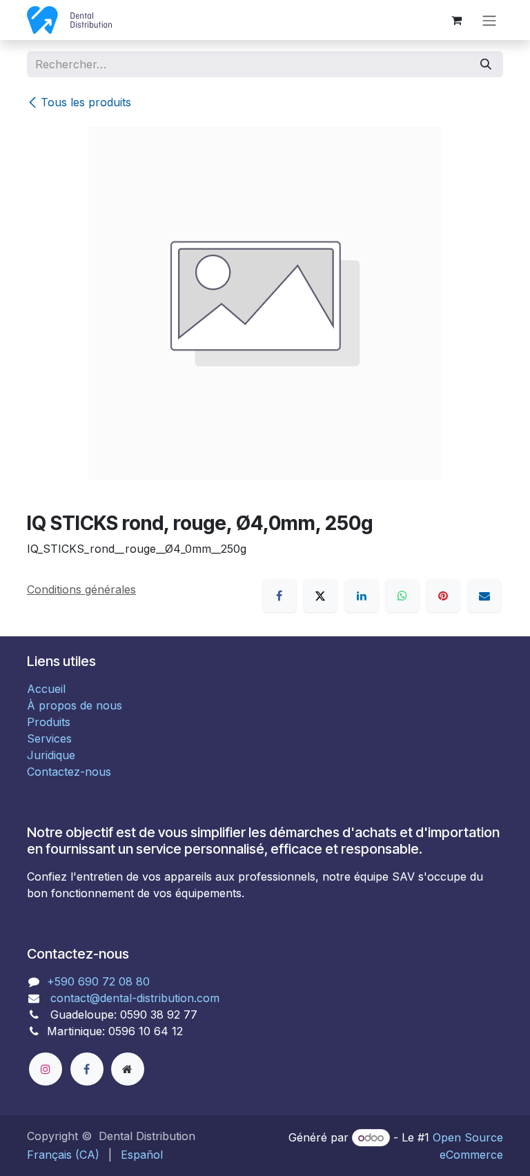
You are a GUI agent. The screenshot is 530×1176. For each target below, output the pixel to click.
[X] (320, 595)
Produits (48, 722)
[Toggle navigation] (489, 20)
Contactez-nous (69, 771)
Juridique (51, 755)
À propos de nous (74, 705)
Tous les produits (86, 102)
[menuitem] (63, 1154)
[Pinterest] (443, 595)
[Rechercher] (486, 64)
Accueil (46, 689)
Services (49, 738)
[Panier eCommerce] (456, 20)
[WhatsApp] (402, 595)
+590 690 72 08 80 (98, 981)
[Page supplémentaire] (127, 1069)
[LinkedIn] (361, 595)
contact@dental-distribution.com (133, 998)
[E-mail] (484, 595)
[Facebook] (279, 595)
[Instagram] (45, 1069)
